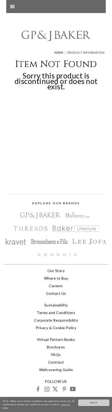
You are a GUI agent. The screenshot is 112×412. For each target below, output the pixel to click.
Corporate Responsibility (56, 320)
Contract (56, 362)
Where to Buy (56, 278)
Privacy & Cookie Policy (56, 327)
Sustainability (56, 305)
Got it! (93, 402)
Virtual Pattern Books (56, 339)
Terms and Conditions (56, 312)
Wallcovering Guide (56, 369)
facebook (38, 389)
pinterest (64, 389)
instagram (47, 389)
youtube (73, 389)
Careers (56, 286)
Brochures (56, 347)
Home (58, 52)
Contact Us (56, 293)
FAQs (56, 354)
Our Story (56, 270)
